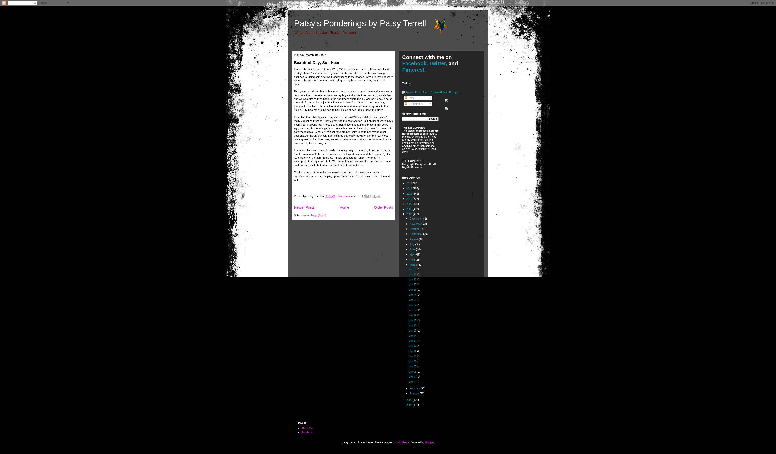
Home (344, 207)
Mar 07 (412, 366)
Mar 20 (412, 310)
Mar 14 (412, 335)
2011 (409, 193)
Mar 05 (412, 371)
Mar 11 (412, 351)
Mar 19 (412, 315)
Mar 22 (412, 305)
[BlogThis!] (367, 196)
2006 (409, 399)
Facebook (307, 432)
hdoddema (403, 442)
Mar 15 (412, 330)
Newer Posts (304, 207)
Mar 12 (412, 346)
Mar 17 (412, 320)
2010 (409, 198)
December (416, 218)
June (413, 249)
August (414, 239)
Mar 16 (412, 325)
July (412, 244)
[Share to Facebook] (375, 196)
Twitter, (438, 63)
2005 (409, 404)
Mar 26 (412, 289)
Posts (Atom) (318, 215)
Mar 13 (412, 340)
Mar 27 (412, 284)
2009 (409, 203)
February (415, 388)
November (416, 223)
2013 (409, 183)
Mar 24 (412, 294)
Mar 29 (412, 274)
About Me (307, 428)
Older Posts (383, 207)
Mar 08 (412, 361)
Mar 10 (412, 356)
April (413, 259)
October (415, 228)
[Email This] (364, 196)
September (416, 233)
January (415, 393)
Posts (411, 97)
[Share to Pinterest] (379, 196)
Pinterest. (414, 70)
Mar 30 (412, 269)
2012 (409, 188)
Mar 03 (412, 376)
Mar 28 (412, 279)
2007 (409, 214)
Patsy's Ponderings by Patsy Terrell (360, 23)
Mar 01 (412, 381)
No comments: (347, 196)
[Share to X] (371, 196)
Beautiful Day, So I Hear (317, 62)
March (414, 264)
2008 (409, 209)
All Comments (415, 103)
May (412, 254)
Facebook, (415, 63)
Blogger (429, 442)
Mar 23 (412, 299)
